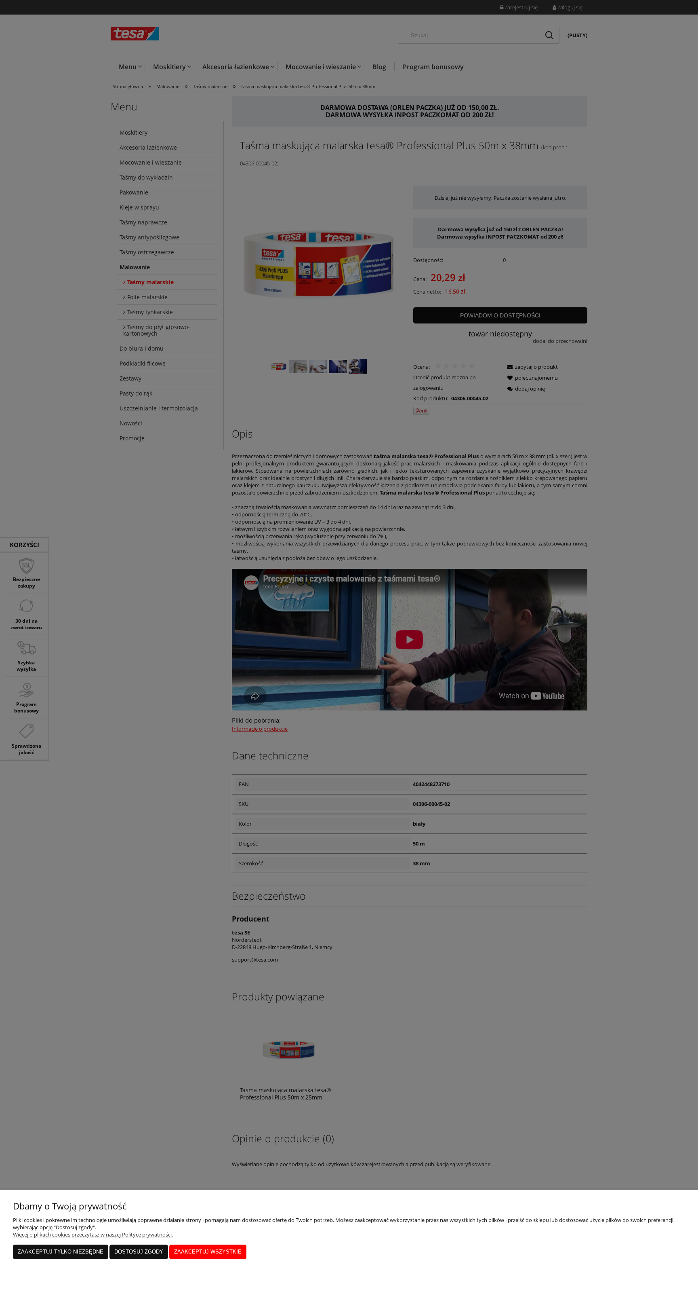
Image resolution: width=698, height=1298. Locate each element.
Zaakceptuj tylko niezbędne (60, 1252)
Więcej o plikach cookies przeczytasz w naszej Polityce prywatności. (93, 1234)
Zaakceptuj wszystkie (208, 1252)
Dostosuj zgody (138, 1252)
